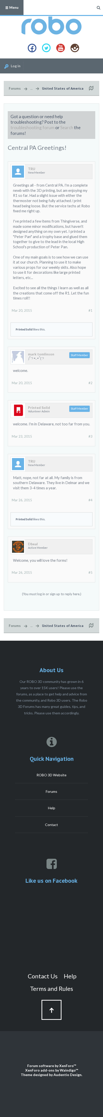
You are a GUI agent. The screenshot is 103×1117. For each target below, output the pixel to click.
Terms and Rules (51, 988)
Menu (13, 7)
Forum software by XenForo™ (51, 1066)
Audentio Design (68, 1075)
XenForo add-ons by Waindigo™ (51, 1070)
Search (66, 127)
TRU (31, 169)
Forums (51, 791)
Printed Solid (24, 329)
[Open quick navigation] (91, 88)
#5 (90, 572)
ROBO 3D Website (51, 775)
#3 (90, 436)
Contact (51, 825)
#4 (90, 500)
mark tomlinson (41, 354)
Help (51, 808)
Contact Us (43, 976)
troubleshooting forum (32, 127)
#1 (90, 310)
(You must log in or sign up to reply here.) (51, 594)
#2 (90, 383)
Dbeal (33, 544)
